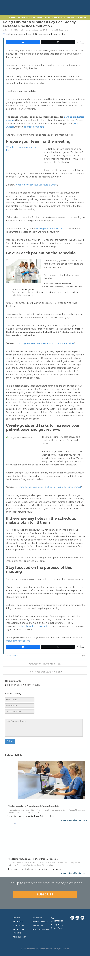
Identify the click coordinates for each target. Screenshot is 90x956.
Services (16, 918)
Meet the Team (19, 937)
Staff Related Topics (61, 30)
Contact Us (37, 918)
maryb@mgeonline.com (18, 641)
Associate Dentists (47, 810)
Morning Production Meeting (49, 228)
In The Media (18, 926)
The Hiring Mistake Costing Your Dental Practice (33, 859)
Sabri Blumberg (16, 810)
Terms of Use (56, 928)
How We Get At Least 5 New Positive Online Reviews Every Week (48, 487)
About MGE (18, 922)
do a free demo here (33, 127)
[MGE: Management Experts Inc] (4, 2)
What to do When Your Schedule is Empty (36, 184)
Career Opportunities (57, 919)
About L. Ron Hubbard (18, 931)
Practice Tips (37, 926)
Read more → (81, 820)
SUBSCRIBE (45, 894)
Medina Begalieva (16, 863)
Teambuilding (37, 812)
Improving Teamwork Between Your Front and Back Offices (44, 343)
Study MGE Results (40, 930)
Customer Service (61, 810)
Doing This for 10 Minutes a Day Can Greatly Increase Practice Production (39, 24)
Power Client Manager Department (18, 30)
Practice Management (77, 810)
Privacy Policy (57, 924)
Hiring (72, 863)
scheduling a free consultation (34, 626)
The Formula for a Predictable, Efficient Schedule (33, 806)
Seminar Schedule (40, 922)
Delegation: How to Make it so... (45, 663)
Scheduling (12, 812)
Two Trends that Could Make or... (44, 672)
